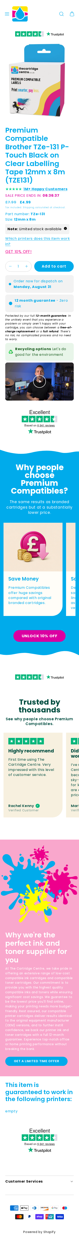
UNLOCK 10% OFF (39, 636)
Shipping (28, 207)
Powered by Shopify (39, 1232)
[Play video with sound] (39, 381)
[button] (7, 14)
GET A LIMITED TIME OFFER (36, 1061)
